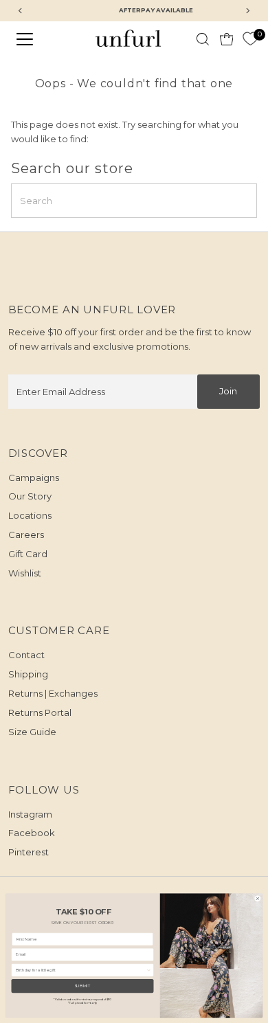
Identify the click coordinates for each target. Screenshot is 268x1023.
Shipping (28, 673)
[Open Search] (203, 39)
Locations (30, 515)
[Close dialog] (257, 898)
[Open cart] (227, 39)
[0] (250, 39)
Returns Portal (39, 712)
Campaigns (33, 477)
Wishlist (24, 572)
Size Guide (32, 731)
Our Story (30, 496)
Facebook (31, 832)
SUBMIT (82, 985)
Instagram (30, 814)
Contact (26, 654)
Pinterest (28, 851)
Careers (26, 534)
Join (228, 390)
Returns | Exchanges (53, 693)
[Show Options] (149, 970)
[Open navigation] (35, 39)
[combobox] (81, 970)
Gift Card (27, 553)
